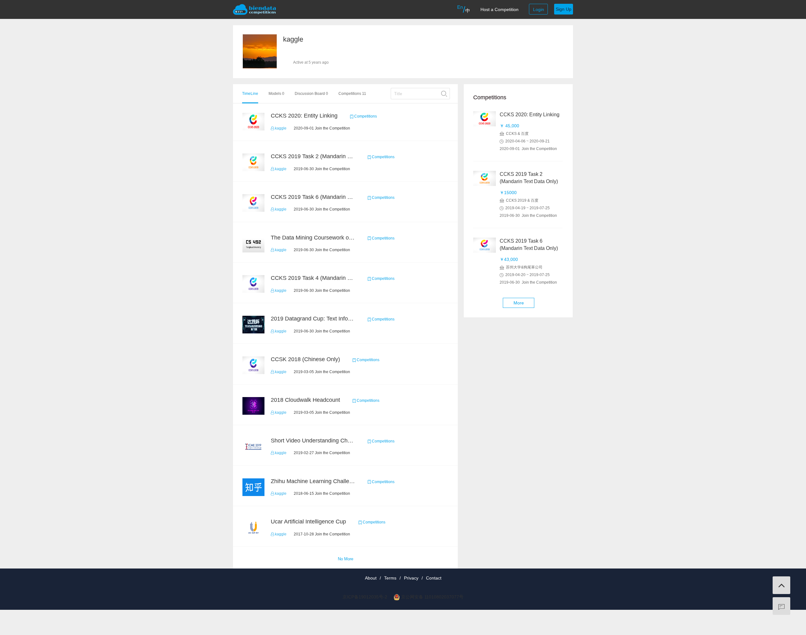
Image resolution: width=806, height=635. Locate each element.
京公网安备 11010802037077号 (432, 596)
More (519, 302)
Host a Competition (499, 9)
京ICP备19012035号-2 (365, 596)
